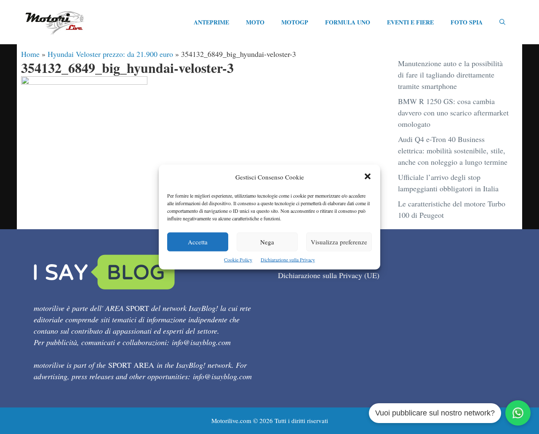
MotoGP (294, 22)
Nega (267, 242)
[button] (367, 177)
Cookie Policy (238, 259)
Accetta (198, 242)
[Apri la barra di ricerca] (502, 22)
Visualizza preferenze (339, 242)
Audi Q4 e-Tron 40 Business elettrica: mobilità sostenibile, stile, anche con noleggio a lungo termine (452, 150)
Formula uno (347, 22)
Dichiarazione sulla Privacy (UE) (328, 275)
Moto (255, 22)
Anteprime (211, 22)
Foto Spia (467, 22)
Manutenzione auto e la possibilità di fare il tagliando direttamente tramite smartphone (450, 74)
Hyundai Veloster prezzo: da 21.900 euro (110, 54)
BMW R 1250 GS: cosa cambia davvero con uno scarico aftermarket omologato (453, 112)
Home (30, 54)
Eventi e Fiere (410, 22)
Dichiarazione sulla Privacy (288, 259)
